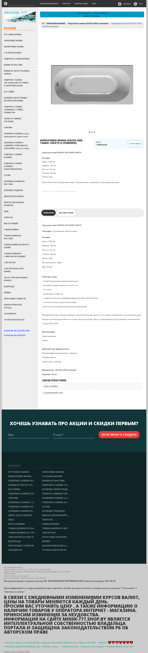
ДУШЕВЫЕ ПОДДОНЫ (13, 190)
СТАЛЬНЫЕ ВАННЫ (12, 52)
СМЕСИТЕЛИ (9, 262)
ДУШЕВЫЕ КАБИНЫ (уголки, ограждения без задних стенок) (16, 135)
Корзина (127, 4)
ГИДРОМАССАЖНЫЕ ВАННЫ (16, 59)
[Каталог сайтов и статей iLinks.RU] (22, 642)
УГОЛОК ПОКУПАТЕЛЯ (14, 319)
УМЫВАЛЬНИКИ (11, 229)
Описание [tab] (48, 212)
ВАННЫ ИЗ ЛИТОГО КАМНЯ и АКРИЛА (17, 72)
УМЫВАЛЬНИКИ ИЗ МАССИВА (12, 237)
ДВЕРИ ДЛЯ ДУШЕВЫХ (14, 196)
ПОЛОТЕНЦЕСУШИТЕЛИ (15, 298)
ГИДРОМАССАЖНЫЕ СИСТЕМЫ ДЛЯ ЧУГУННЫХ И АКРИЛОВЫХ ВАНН (16, 83)
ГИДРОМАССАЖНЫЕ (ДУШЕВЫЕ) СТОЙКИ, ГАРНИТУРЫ (13, 109)
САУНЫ (7, 175)
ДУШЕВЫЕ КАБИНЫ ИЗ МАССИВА (14, 182)
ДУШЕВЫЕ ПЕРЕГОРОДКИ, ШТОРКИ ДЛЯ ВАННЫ (15, 99)
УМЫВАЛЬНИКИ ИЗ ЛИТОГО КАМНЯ (16, 246)
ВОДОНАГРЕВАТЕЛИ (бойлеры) (13, 306)
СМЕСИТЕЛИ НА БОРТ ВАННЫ (14, 270)
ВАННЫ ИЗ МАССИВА (13, 65)
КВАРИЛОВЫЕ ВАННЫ (14, 46)
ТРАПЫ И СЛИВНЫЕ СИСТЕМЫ (13, 120)
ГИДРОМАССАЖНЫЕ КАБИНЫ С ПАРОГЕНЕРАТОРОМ (13, 166)
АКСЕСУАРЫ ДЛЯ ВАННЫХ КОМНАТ (16, 279)
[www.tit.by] (49, 646)
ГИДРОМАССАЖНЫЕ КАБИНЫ (13, 156)
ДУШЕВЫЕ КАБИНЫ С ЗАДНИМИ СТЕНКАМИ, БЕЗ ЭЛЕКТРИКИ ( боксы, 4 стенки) (16, 145)
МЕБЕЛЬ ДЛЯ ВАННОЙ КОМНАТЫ (14, 203)
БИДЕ (6, 211)
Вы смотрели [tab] (66, 212)
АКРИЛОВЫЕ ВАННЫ (13, 40)
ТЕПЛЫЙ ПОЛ (10, 313)
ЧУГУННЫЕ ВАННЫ (13, 34)
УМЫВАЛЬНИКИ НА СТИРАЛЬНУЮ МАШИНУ (15, 255)
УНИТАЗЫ (8, 217)
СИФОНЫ (8, 127)
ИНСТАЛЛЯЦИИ (11, 223)
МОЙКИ (7, 292)
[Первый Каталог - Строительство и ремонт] (82, 646)
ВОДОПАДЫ (9, 286)
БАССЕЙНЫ (9, 91)
